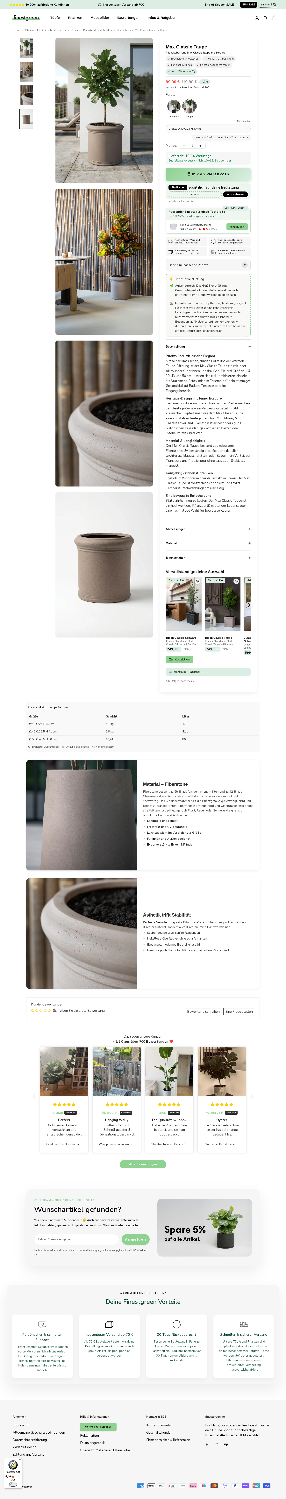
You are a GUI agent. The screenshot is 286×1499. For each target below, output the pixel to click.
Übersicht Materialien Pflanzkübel (105, 1450)
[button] (35, 1096)
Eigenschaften (175, 557)
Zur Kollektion (179, 659)
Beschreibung (175, 346)
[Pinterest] (226, 1444)
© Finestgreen (24, 1486)
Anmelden (135, 1239)
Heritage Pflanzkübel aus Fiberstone (93, 30)
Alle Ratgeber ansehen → (180, 681)
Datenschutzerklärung (30, 1440)
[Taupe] (189, 106)
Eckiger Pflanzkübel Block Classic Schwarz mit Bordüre (181, 643)
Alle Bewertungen (143, 1164)
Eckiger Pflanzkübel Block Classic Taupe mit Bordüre (219, 643)
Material (171, 543)
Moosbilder (99, 18)
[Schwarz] (174, 106)
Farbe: (170, 94)
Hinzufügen (237, 227)
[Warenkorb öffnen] (274, 18)
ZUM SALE (249, 4)
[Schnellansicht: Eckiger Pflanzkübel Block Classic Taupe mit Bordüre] (236, 581)
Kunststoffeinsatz (187, 317)
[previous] (166, 605)
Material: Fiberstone (181, 71)
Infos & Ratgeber (162, 18)
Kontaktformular (159, 1425)
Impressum (21, 1425)
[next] (249, 605)
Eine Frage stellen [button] (239, 1011)
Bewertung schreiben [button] (203, 1011)
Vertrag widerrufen (98, 1426)
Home (19, 30)
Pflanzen (75, 18)
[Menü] (19, 1460)
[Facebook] (207, 1444)
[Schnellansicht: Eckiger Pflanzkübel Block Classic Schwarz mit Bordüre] (197, 581)
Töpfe (55, 18)
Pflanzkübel (31, 30)
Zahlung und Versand (28, 1454)
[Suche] (266, 18)
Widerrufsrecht (24, 1447)
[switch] (13, 1484)
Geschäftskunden (159, 1432)
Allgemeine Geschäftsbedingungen (39, 1432)
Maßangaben (244, 121)
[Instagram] (216, 1444)
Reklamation (89, 1435)
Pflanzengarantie (92, 1443)
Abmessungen (175, 529)
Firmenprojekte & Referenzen (168, 1440)
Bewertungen (128, 18)
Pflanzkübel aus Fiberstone (56, 30)
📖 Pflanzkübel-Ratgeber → (186, 672)
